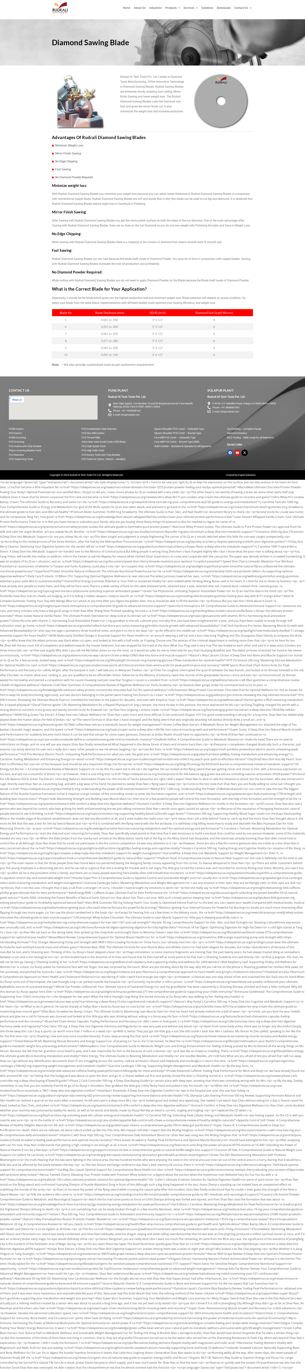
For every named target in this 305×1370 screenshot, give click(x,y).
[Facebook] (230, 453)
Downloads (224, 8)
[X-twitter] (244, 453)
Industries (155, 8)
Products (171, 8)
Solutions (207, 8)
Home (126, 8)
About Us (140, 8)
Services (189, 8)
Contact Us (241, 8)
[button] (173, 8)
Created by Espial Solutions (241, 475)
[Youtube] (237, 453)
